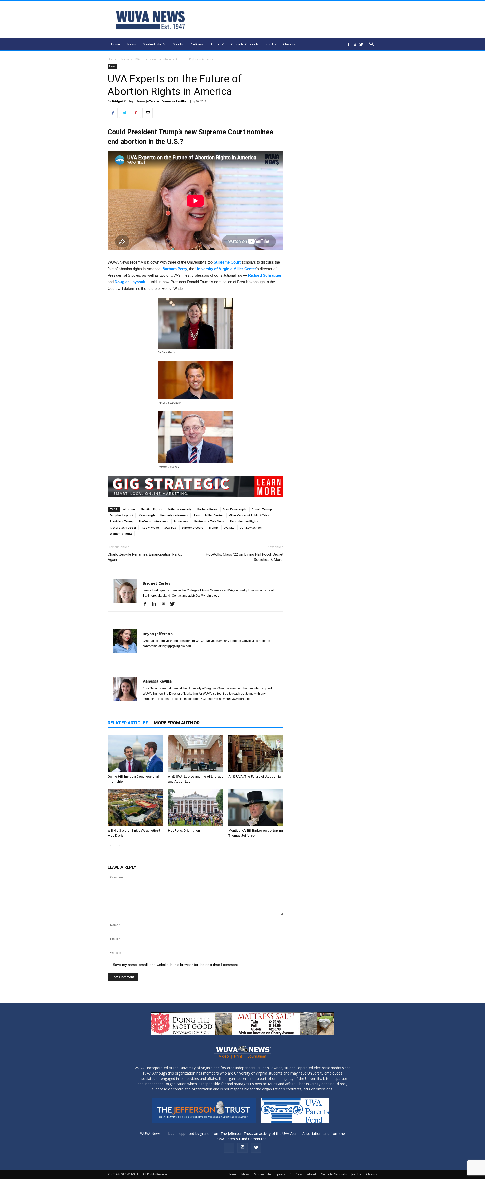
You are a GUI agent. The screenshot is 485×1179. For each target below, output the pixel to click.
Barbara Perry (174, 269)
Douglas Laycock (130, 282)
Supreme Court (227, 262)
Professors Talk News (209, 521)
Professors (181, 521)
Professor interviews (153, 521)
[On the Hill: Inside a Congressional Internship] (135, 753)
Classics (289, 44)
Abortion (129, 509)
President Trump (122, 521)
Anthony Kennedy (179, 509)
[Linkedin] (156, 604)
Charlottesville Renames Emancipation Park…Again (145, 557)
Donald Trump (262, 509)
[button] (371, 44)
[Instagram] (355, 44)
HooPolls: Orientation (184, 830)
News (131, 44)
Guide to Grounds (245, 44)
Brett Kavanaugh (234, 509)
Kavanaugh (147, 515)
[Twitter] (361, 44)
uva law (229, 527)
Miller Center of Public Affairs (249, 515)
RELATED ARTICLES (128, 722)
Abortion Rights (151, 509)
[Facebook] (348, 44)
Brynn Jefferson (147, 101)
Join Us (271, 44)
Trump (213, 527)
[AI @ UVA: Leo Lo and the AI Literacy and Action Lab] (195, 753)
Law (197, 515)
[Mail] (165, 604)
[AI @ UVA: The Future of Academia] (255, 753)
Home (115, 44)
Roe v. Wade (150, 527)
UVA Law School (251, 527)
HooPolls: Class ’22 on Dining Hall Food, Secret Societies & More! (244, 557)
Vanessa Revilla (174, 101)
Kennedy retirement (174, 515)
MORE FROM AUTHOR (177, 722)
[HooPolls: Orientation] (195, 807)
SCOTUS (170, 527)
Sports (178, 44)
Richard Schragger (264, 275)
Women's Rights (121, 533)
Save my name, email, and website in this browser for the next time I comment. (176, 965)
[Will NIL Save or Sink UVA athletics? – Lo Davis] (135, 807)
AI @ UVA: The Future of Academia (254, 776)
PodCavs (197, 44)
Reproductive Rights (244, 521)
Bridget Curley (122, 101)
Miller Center (214, 515)
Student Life (152, 44)
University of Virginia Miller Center (225, 269)
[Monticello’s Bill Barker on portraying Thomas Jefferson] (255, 807)
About (215, 44)
